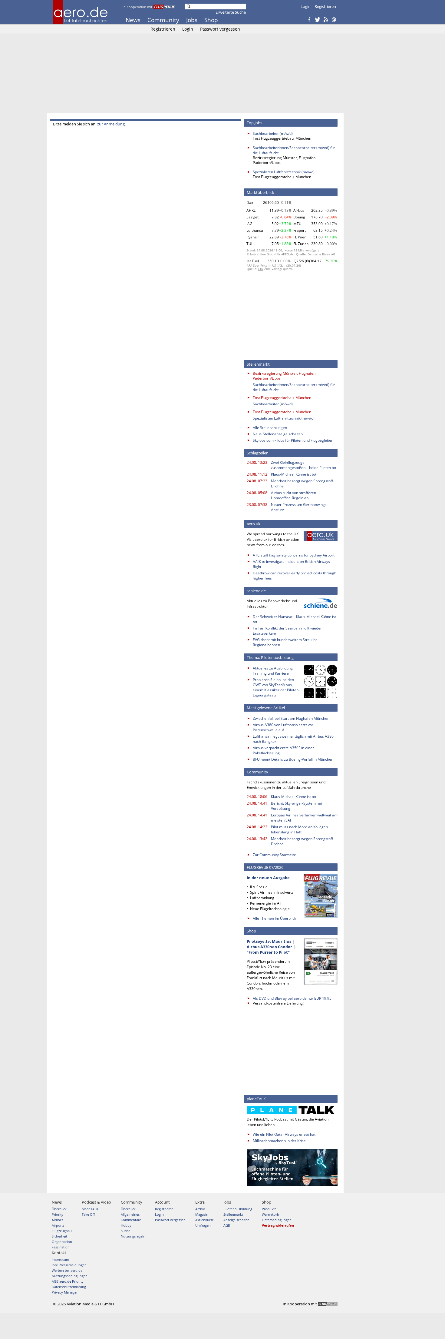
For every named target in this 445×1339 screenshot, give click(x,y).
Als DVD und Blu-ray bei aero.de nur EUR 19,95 (292, 998)
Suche (125, 1230)
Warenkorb (270, 1214)
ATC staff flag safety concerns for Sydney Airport (294, 555)
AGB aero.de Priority (68, 1281)
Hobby (126, 1225)
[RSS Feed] (325, 20)
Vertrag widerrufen (278, 1225)
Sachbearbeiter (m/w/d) (273, 133)
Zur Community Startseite (274, 854)
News (133, 20)
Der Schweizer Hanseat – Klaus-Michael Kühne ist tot (294, 619)
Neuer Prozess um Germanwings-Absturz (299, 507)
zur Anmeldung (111, 124)
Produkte (269, 1209)
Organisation (62, 1241)
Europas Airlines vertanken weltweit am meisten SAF (304, 817)
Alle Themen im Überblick (274, 918)
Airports (58, 1225)
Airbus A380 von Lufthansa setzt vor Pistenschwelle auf (283, 727)
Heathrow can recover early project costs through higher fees (294, 575)
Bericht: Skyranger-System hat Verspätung (296, 806)
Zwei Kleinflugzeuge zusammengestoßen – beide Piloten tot (303, 465)
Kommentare (131, 1220)
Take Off (88, 1214)
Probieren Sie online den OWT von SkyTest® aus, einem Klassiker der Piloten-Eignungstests (276, 687)
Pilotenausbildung (237, 1209)
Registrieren (325, 6)
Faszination (61, 1247)
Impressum (60, 1259)
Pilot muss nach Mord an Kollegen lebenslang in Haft (299, 829)
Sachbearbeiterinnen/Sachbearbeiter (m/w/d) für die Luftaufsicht (294, 150)
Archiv (200, 1209)
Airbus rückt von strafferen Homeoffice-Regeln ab (293, 495)
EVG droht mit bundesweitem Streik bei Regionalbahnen (285, 642)
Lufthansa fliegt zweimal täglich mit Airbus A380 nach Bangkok (293, 739)
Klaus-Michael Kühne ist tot (293, 474)
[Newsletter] (334, 20)
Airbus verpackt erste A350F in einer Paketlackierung (283, 750)
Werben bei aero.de (67, 1270)
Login (306, 6)
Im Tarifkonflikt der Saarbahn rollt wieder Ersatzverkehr (287, 631)
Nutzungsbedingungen (69, 1276)
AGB (226, 1225)
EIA (260, 269)
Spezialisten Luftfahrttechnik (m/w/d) (284, 171)
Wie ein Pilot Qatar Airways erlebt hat (284, 1134)
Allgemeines (130, 1214)
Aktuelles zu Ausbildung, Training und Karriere (273, 671)
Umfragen (203, 1225)
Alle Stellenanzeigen (270, 427)
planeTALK (90, 1209)
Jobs (191, 20)
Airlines (57, 1220)
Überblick (59, 1209)
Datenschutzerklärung (69, 1286)
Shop (211, 20)
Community (163, 20)
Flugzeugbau (62, 1230)
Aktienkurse (204, 1220)
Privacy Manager (64, 1292)
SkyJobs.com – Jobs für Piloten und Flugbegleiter (293, 440)
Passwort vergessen (220, 29)
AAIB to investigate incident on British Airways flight (291, 564)
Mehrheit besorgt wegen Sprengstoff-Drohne (302, 483)
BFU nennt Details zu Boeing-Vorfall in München (293, 759)
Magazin (201, 1214)
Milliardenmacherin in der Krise (279, 1140)
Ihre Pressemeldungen (69, 1265)
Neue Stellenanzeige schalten (278, 434)
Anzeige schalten (236, 1220)
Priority (57, 1214)
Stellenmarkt (233, 1214)
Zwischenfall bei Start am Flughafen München (291, 718)
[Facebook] (309, 20)
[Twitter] (317, 20)
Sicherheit (59, 1236)
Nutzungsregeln (133, 1236)
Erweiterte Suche (231, 12)
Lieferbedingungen (277, 1220)
